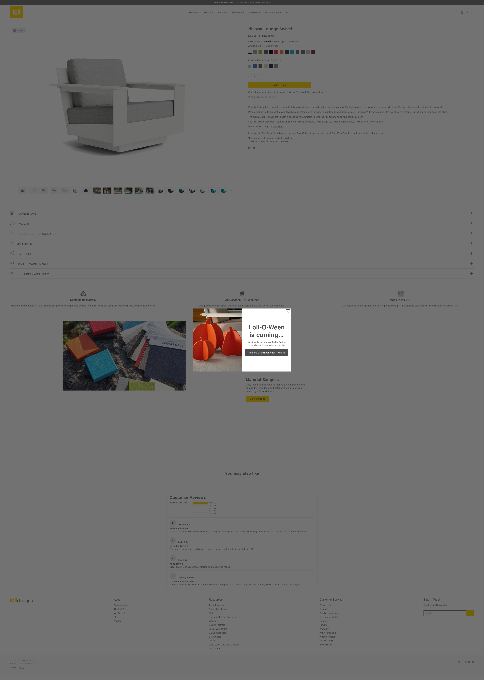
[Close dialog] (288, 312)
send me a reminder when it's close (266, 352)
